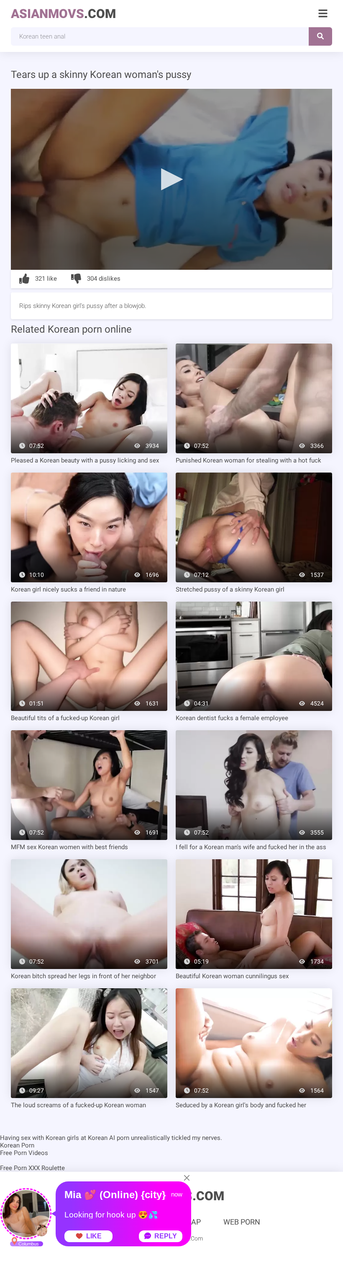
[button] (171, 178)
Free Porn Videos (24, 1153)
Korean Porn (17, 1145)
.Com (63, 13)
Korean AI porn (108, 1138)
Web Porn (241, 1221)
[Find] (320, 36)
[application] (171, 179)
